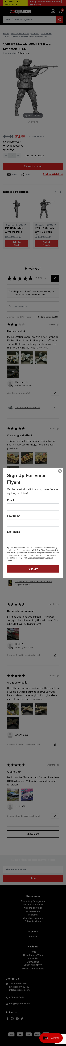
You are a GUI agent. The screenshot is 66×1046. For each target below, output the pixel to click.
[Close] (60, 471)
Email (10, 500)
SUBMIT (33, 569)
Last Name (13, 531)
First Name (13, 516)
